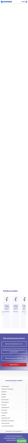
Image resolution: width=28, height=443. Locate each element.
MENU (23, 1)
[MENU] (26, 2)
